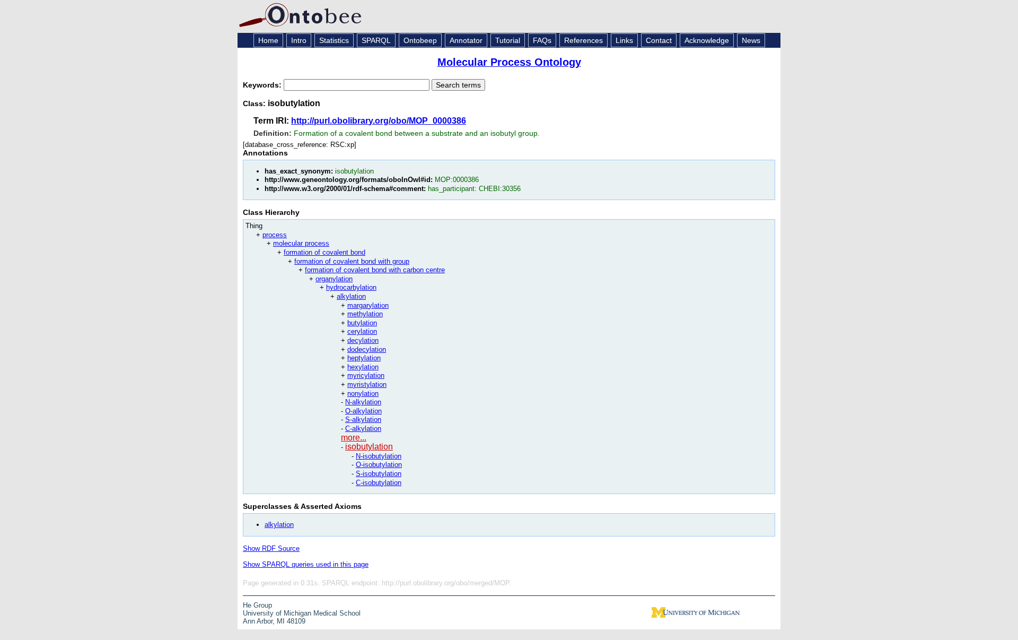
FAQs (542, 40)
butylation (362, 323)
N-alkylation (363, 402)
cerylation (362, 331)
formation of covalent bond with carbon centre (375, 270)
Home (268, 40)
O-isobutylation (379, 465)
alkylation (351, 296)
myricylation (365, 375)
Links (624, 40)
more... (353, 437)
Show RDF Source (271, 548)
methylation (365, 314)
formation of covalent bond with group (351, 261)
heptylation (364, 358)
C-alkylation (363, 429)
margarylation (368, 305)
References (583, 40)
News (751, 40)
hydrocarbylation (351, 287)
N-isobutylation (378, 456)
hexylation (363, 367)
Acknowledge (706, 40)
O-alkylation (363, 411)
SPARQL (376, 40)
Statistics (334, 40)
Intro (298, 40)
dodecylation (366, 349)
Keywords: (263, 85)
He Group (257, 605)
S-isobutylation (378, 474)
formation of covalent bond (324, 252)
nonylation (363, 393)
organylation (334, 279)
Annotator (466, 40)
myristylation (367, 384)
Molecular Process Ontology (509, 62)
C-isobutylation (378, 483)
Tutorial (507, 40)
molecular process (301, 243)
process (274, 235)
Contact (659, 40)
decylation (363, 340)
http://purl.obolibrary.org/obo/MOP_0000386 (378, 120)
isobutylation (369, 446)
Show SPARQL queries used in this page (305, 564)
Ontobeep (420, 40)
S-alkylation (363, 419)
